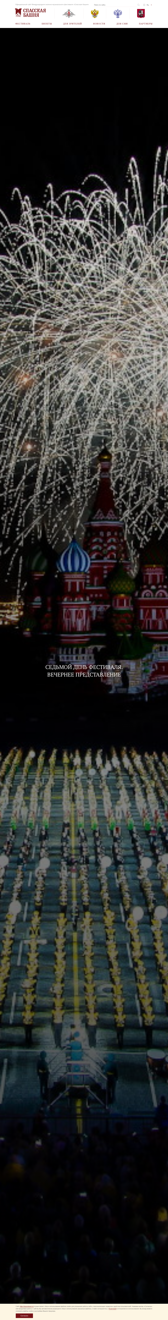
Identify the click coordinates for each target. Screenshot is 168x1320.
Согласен (24, 1316)
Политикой (112, 1309)
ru (148, 5)
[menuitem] (23, 23)
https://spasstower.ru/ (27, 1306)
